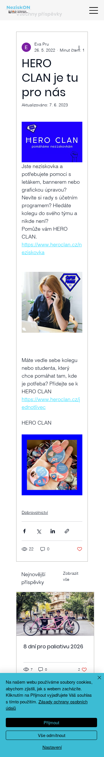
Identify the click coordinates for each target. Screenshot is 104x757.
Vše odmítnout (51, 735)
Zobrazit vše (70, 576)
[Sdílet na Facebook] (24, 531)
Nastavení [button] (52, 747)
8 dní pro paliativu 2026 (53, 646)
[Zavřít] (96, 681)
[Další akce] (78, 47)
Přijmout (51, 722)
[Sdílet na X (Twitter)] (38, 531)
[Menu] (94, 10)
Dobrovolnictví (35, 512)
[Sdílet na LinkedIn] (52, 531)
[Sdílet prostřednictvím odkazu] (67, 531)
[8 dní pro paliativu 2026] (55, 614)
